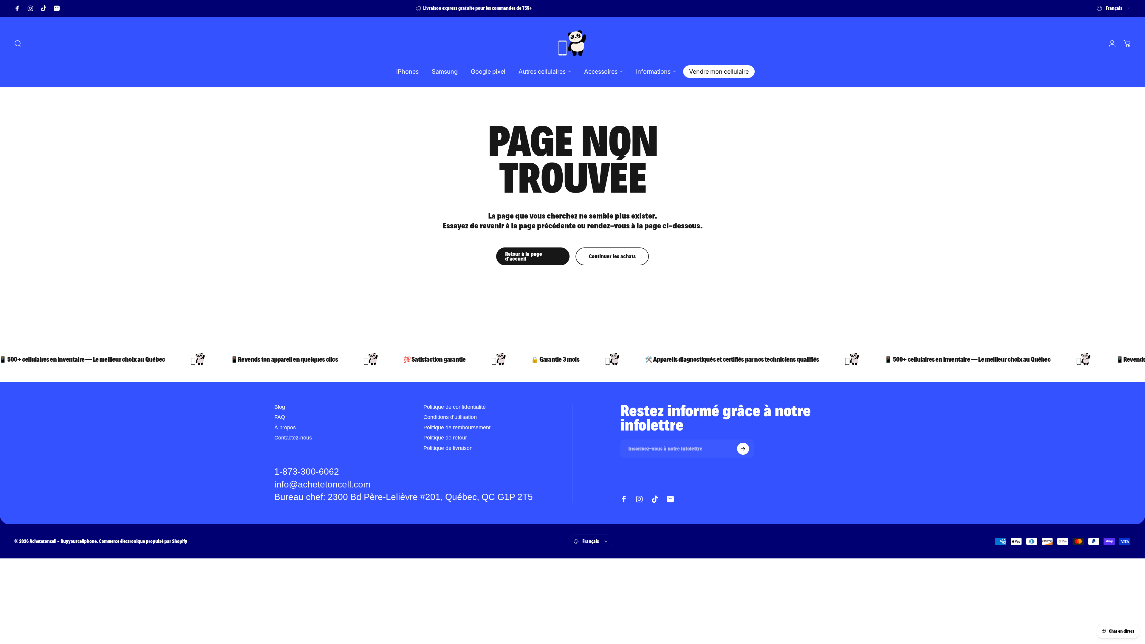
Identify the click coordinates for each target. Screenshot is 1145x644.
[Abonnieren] (743, 449)
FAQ (279, 417)
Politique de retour (445, 438)
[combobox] (1114, 8)
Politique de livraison (448, 448)
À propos (285, 428)
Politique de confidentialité (454, 407)
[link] (403, 497)
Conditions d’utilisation (450, 417)
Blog (279, 407)
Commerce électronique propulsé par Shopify (143, 541)
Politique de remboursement (457, 428)
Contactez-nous (293, 438)
